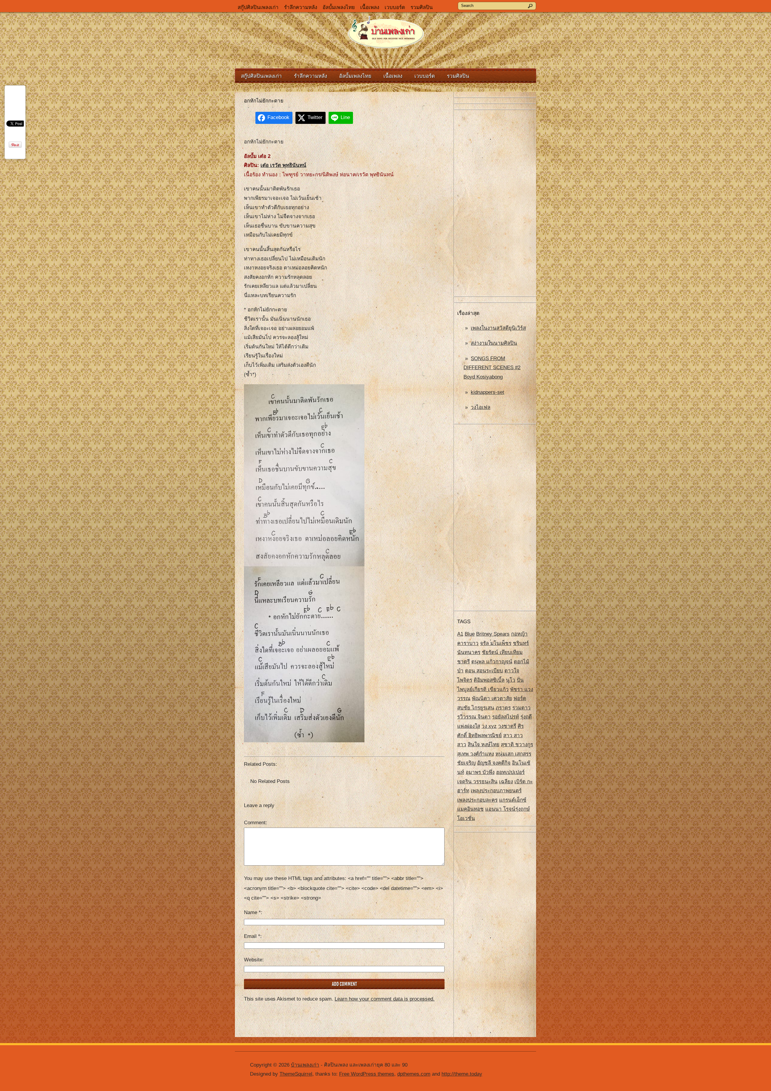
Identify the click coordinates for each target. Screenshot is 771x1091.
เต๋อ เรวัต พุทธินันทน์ (283, 165)
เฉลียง (506, 781)
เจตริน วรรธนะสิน (477, 781)
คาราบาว (468, 643)
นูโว (510, 680)
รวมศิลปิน (421, 7)
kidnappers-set (487, 392)
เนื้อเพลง (369, 7)
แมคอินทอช (470, 809)
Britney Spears (493, 634)
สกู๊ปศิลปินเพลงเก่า (258, 7)
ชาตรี (463, 662)
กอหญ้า (519, 634)
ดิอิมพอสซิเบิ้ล (489, 680)
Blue (470, 634)
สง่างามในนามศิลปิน (494, 343)
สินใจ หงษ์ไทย (483, 744)
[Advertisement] (495, 203)
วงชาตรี (507, 726)
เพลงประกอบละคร (477, 800)
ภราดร (503, 708)
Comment (255, 822)
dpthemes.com (413, 1074)
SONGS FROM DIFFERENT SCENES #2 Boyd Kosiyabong (492, 368)
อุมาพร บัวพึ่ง (480, 772)
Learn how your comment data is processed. (385, 999)
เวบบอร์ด (395, 7)
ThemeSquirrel (295, 1074)
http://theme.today (462, 1074)
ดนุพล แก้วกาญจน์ (491, 662)
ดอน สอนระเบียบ (484, 671)
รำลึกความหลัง (300, 7)
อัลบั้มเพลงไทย (339, 7)
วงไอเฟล (480, 407)
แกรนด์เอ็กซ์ (512, 800)
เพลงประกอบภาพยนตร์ (496, 791)
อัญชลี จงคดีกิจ (493, 763)
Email (252, 936)
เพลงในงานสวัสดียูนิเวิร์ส (498, 328)
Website (253, 960)
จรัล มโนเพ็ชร (495, 643)
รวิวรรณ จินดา (474, 717)
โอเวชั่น (466, 818)
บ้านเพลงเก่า (305, 1065)
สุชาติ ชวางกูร (517, 744)
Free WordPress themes (366, 1074)
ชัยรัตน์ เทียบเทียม (502, 652)
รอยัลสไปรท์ (505, 717)
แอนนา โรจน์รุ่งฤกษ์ (507, 809)
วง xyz (489, 726)
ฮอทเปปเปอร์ (510, 772)
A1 (460, 634)
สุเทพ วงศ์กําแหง (475, 754)
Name (252, 912)
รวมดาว (521, 708)
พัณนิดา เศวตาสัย (492, 698)
